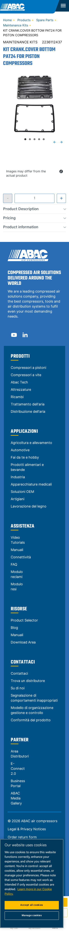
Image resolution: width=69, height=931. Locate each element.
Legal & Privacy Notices (27, 829)
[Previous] (55, 142)
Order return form (22, 837)
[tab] (25, 139)
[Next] (61, 142)
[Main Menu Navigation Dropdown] (62, 6)
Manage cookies (32, 915)
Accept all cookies (31, 905)
